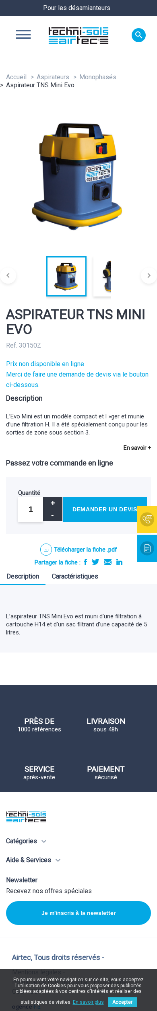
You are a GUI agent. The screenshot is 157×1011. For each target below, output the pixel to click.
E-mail (108, 562)
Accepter (122, 1002)
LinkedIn (119, 562)
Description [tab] (22, 576)
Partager (85, 562)
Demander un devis (104, 509)
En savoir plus (88, 1002)
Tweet (95, 562)
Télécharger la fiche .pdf (85, 549)
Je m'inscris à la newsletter (78, 913)
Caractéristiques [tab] (75, 576)
